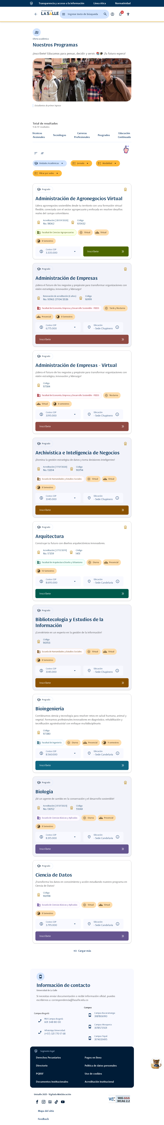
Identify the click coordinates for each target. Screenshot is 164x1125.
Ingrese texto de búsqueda (83, 14)
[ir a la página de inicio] (50, 14)
